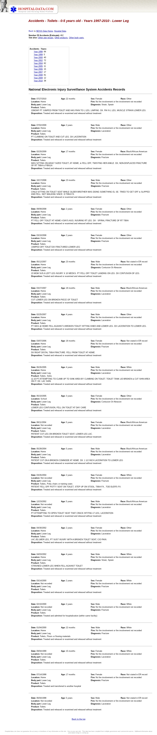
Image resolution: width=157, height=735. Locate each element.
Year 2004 (38, 63)
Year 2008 (38, 75)
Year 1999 (38, 54)
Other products (61, 38)
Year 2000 (38, 57)
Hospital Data (60, 31)
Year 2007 (38, 72)
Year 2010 (38, 81)
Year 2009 (38, 78)
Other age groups (45, 38)
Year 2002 (38, 60)
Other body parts (76, 38)
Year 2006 (38, 69)
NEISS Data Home (44, 31)
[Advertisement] (16, 86)
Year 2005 (38, 66)
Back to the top (78, 719)
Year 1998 (38, 51)
